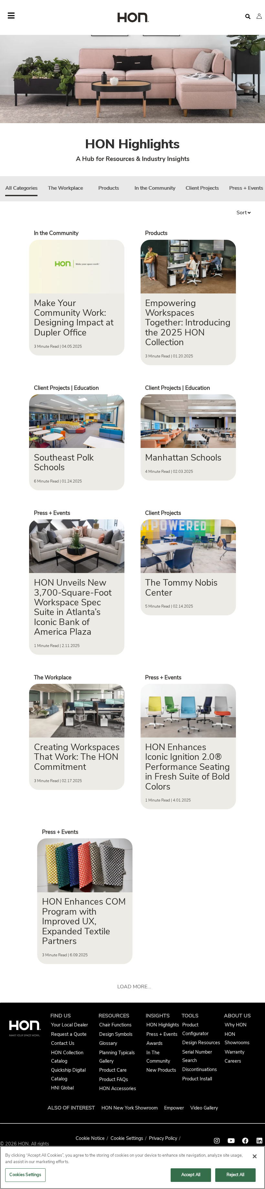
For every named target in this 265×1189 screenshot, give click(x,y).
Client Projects (202, 188)
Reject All (235, 1175)
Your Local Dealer (69, 1025)
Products (108, 188)
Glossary (108, 1043)
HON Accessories (117, 1088)
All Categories (21, 188)
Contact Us (62, 1043)
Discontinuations (199, 1069)
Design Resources (201, 1042)
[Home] (132, 17)
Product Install (197, 1079)
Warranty (234, 1052)
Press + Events (246, 188)
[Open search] (247, 16)
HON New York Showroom (129, 1108)
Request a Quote (69, 1034)
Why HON (236, 1025)
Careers (233, 1061)
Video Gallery (204, 1108)
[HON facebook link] (245, 1141)
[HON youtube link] (231, 1141)
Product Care (113, 1070)
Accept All (190, 1175)
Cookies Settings (25, 1175)
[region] (132, 1167)
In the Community (154, 188)
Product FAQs (113, 1079)
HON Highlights (162, 1025)
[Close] (255, 1156)
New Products (161, 1070)
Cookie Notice (90, 1138)
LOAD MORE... (134, 986)
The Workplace (65, 188)
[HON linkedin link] (259, 1141)
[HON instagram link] (217, 1141)
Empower (174, 1108)
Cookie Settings (127, 1138)
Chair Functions (115, 1025)
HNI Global (62, 1088)
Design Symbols (115, 1034)
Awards (154, 1043)
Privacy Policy (163, 1138)
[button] (259, 16)
